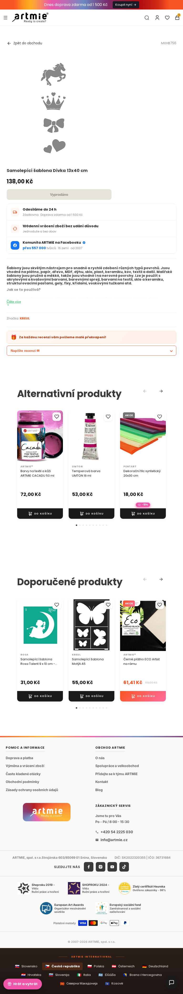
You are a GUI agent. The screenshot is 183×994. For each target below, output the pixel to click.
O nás (100, 758)
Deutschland (155, 966)
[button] (76, 525)
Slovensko (26, 966)
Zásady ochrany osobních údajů (32, 790)
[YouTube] (112, 867)
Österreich (123, 966)
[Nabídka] (5, 17)
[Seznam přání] (167, 17)
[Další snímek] (57, 436)
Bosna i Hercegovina (142, 974)
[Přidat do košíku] (40, 513)
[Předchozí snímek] (22, 436)
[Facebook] (88, 867)
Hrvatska (31, 974)
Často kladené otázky (23, 774)
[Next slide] (161, 391)
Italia (84, 974)
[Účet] (157, 17)
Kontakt (101, 782)
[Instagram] (100, 867)
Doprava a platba (19, 758)
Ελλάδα (107, 974)
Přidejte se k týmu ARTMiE (116, 774)
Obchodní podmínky (22, 782)
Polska (95, 966)
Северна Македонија (78, 983)
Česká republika (62, 966)
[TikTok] (124, 867)
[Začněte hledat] (147, 17)
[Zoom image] (53, 108)
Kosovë (114, 983)
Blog (99, 790)
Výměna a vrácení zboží (25, 766)
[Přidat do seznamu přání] (56, 416)
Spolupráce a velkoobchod (117, 766)
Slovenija (59, 974)
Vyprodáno (59, 194)
